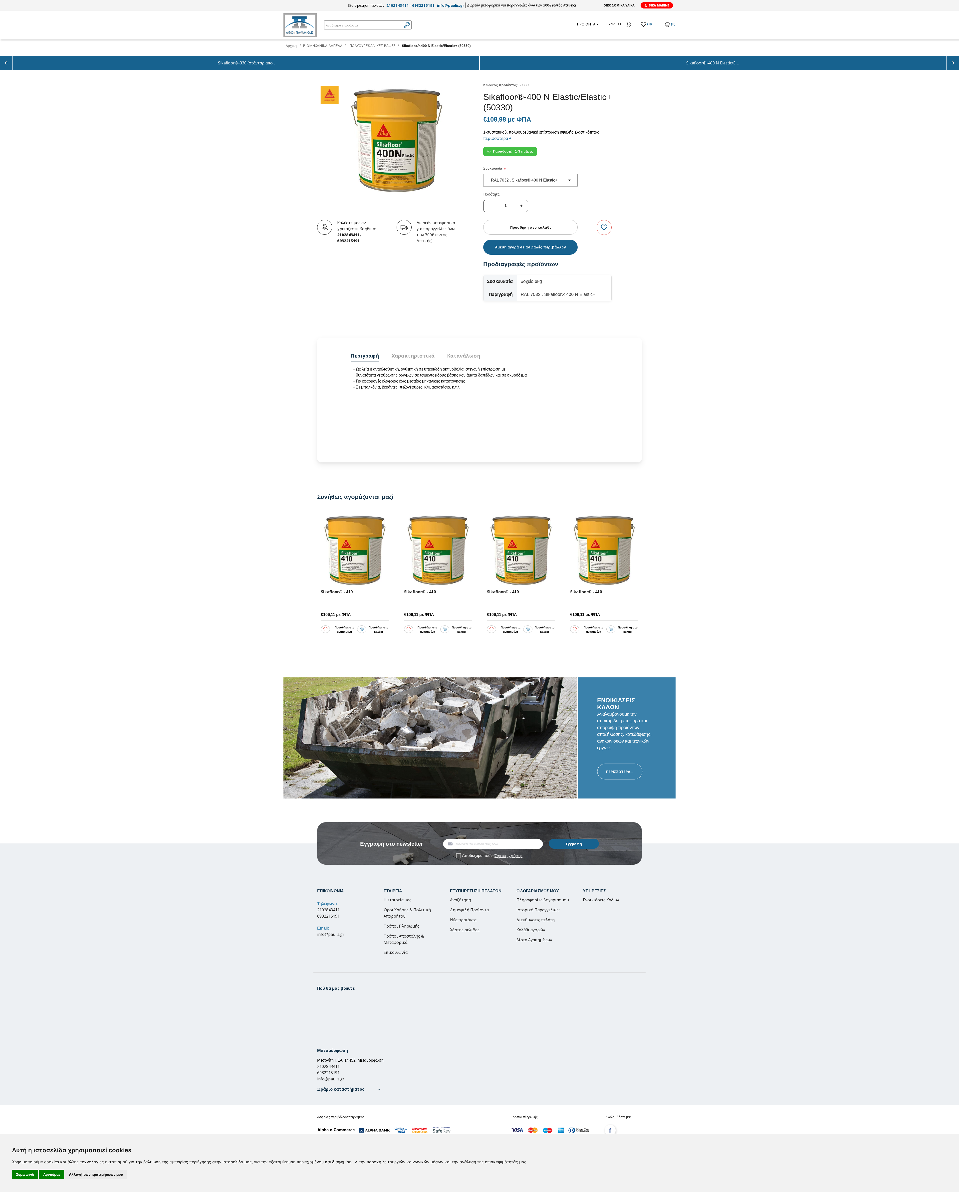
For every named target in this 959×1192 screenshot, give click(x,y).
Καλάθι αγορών (530, 930)
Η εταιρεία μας (397, 900)
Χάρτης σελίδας (465, 930)
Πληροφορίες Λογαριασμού (542, 900)
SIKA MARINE (659, 5)
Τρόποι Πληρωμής (401, 926)
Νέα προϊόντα (463, 920)
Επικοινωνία (396, 952)
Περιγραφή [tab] (365, 355)
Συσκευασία (492, 168)
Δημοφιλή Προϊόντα (469, 910)
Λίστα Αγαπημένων (534, 940)
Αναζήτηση (460, 900)
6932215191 (423, 5)
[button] (348, 1089)
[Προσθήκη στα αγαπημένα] (604, 227)
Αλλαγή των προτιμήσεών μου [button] (96, 1174)
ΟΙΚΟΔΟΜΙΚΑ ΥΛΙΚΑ (619, 5)
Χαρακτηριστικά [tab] (413, 355)
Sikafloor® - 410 (88, 592)
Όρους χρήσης (508, 855)
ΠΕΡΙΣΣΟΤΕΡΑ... (619, 771)
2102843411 (397, 5)
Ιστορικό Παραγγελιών (538, 910)
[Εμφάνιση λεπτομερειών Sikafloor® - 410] (106, 549)
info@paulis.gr (450, 5)
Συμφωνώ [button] (25, 1174)
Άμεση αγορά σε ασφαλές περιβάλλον (530, 247)
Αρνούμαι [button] (51, 1174)
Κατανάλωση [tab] (463, 355)
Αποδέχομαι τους (492, 855)
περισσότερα (497, 138)
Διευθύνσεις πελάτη (535, 920)
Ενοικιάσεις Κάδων (601, 900)
